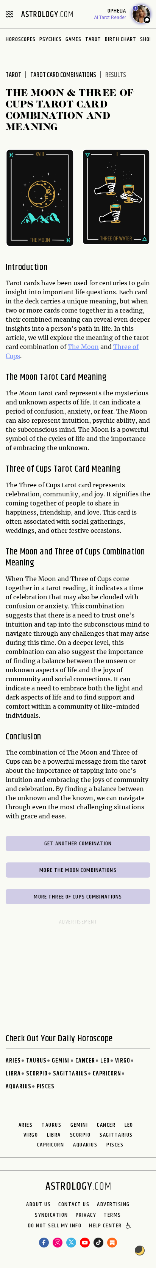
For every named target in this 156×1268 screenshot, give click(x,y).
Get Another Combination (78, 843)
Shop (146, 39)
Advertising (113, 1204)
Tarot (93, 39)
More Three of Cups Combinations (78, 897)
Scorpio (37, 1074)
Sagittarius (70, 1074)
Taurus (36, 1061)
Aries (13, 1061)
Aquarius (18, 1086)
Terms (112, 1215)
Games (73, 39)
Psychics (50, 39)
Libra (13, 1074)
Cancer (85, 1061)
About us (38, 1204)
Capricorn (107, 1074)
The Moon (83, 347)
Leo (105, 1061)
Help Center (105, 1226)
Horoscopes (21, 39)
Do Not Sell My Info (55, 1226)
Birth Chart (120, 39)
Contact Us (73, 1204)
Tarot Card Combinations (63, 75)
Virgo (122, 1061)
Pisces (46, 1086)
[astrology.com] (47, 14)
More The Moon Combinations (77, 870)
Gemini (61, 1061)
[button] (129, 1226)
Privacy (86, 1215)
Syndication (51, 1215)
